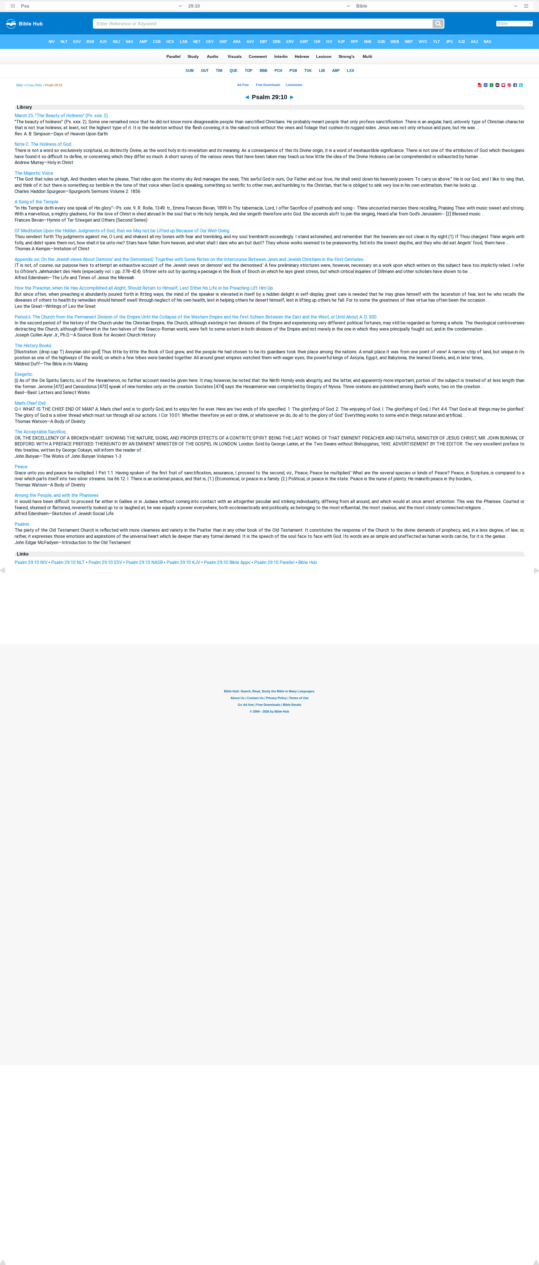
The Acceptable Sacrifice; (40, 431)
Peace (21, 466)
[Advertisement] (269, 610)
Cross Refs (34, 85)
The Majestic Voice (34, 173)
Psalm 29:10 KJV (183, 562)
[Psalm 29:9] (7, 583)
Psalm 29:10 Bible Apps (227, 562)
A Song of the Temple (36, 201)
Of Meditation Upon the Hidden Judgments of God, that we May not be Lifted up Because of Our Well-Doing (122, 230)
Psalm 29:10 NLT (68, 562)
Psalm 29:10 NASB (144, 562)
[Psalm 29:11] (532, 583)
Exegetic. (24, 374)
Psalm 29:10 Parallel (274, 562)
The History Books (33, 345)
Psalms (22, 524)
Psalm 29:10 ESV (105, 562)
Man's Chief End (30, 403)
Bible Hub (307, 562)
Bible (19, 85)
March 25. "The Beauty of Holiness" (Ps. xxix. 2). (62, 115)
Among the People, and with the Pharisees (57, 495)
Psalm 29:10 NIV (31, 562)
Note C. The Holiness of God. (43, 144)
